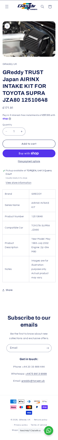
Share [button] (9, 290)
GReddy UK (24, 420)
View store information (18, 182)
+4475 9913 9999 (36, 373)
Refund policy (41, 420)
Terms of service (39, 425)
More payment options (29, 161)
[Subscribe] (47, 348)
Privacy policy (21, 425)
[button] (6, 6)
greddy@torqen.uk (33, 381)
